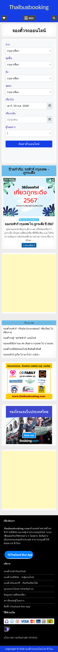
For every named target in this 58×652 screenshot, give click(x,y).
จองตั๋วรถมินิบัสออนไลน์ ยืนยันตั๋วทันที (22, 349)
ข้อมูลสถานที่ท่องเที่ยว (15, 594)
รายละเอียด (28, 245)
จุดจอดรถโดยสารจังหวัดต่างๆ (19, 589)
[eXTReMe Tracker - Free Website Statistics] (7, 631)
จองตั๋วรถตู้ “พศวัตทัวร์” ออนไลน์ (19, 338)
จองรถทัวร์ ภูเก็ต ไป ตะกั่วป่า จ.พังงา (21, 354)
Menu (31, 18)
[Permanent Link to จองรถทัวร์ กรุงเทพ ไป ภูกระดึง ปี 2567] (29, 197)
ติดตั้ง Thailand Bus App (17, 606)
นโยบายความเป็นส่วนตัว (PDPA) (20, 637)
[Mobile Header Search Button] (54, 18)
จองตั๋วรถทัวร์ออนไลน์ (15, 571)
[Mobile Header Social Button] (4, 18)
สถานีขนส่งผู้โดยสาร (14, 600)
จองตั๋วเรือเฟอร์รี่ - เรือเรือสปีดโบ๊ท (21, 583)
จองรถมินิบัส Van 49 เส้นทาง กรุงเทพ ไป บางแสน (28, 343)
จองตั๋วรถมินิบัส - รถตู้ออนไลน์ (19, 577)
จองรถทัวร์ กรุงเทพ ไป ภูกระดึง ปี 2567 (29, 224)
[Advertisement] (29, 283)
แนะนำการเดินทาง (30, 219)
